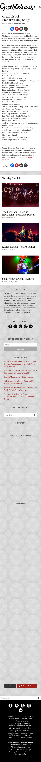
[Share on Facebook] (12, 29)
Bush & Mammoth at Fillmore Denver (19, 377)
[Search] (34, 415)
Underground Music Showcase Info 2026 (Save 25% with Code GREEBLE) (20, 371)
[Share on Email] (21, 29)
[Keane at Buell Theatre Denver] (20, 232)
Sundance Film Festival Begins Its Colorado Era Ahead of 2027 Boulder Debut (19, 396)
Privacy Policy (15, 752)
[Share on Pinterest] (17, 29)
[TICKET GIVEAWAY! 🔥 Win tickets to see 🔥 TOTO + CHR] (20, 536)
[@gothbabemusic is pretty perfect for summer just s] (20, 516)
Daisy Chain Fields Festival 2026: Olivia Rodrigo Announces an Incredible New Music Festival (20, 363)
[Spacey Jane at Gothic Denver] (20, 265)
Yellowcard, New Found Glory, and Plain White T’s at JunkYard (20, 382)
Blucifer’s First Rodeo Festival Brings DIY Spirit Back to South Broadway (20, 388)
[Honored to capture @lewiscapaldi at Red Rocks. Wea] (20, 653)
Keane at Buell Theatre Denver (18, 246)
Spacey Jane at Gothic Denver (18, 278)
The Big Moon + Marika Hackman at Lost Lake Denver (18, 213)
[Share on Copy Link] (26, 29)
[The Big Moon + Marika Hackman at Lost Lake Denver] (20, 195)
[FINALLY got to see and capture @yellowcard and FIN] (20, 634)
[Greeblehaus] (16, 7)
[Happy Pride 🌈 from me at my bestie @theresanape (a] (20, 673)
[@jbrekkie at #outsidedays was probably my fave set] (20, 556)
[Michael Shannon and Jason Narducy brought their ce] (20, 575)
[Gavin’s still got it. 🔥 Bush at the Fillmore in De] (20, 614)
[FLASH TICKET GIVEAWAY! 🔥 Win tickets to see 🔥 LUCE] (20, 595)
